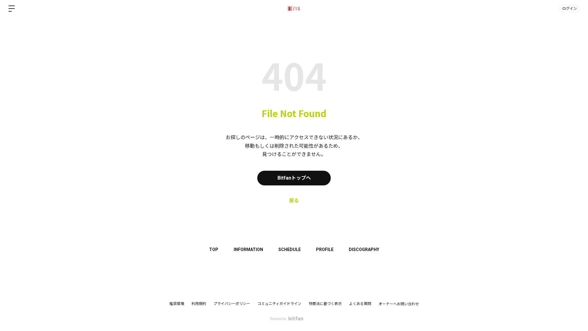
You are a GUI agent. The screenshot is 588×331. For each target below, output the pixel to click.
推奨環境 (176, 304)
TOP (213, 249)
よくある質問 (360, 304)
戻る (294, 201)
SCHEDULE (289, 249)
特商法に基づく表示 (325, 304)
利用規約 (198, 304)
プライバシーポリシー (231, 304)
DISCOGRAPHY (364, 249)
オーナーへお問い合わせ (399, 304)
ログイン (569, 8)
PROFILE (325, 249)
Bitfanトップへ (294, 178)
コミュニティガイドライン (279, 304)
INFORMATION (248, 249)
